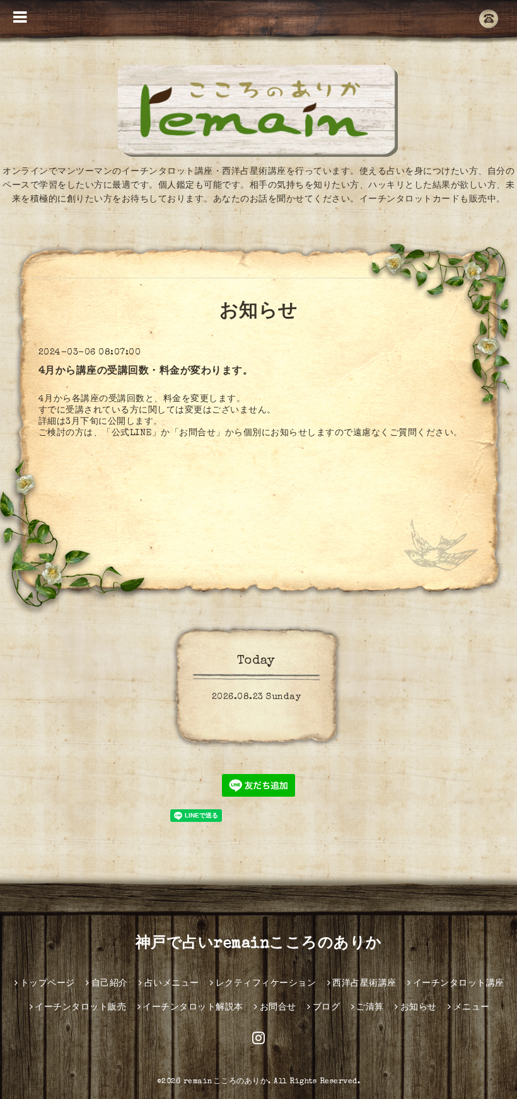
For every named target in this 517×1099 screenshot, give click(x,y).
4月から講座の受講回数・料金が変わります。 (145, 372)
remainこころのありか (226, 1082)
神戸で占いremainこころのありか (259, 944)
